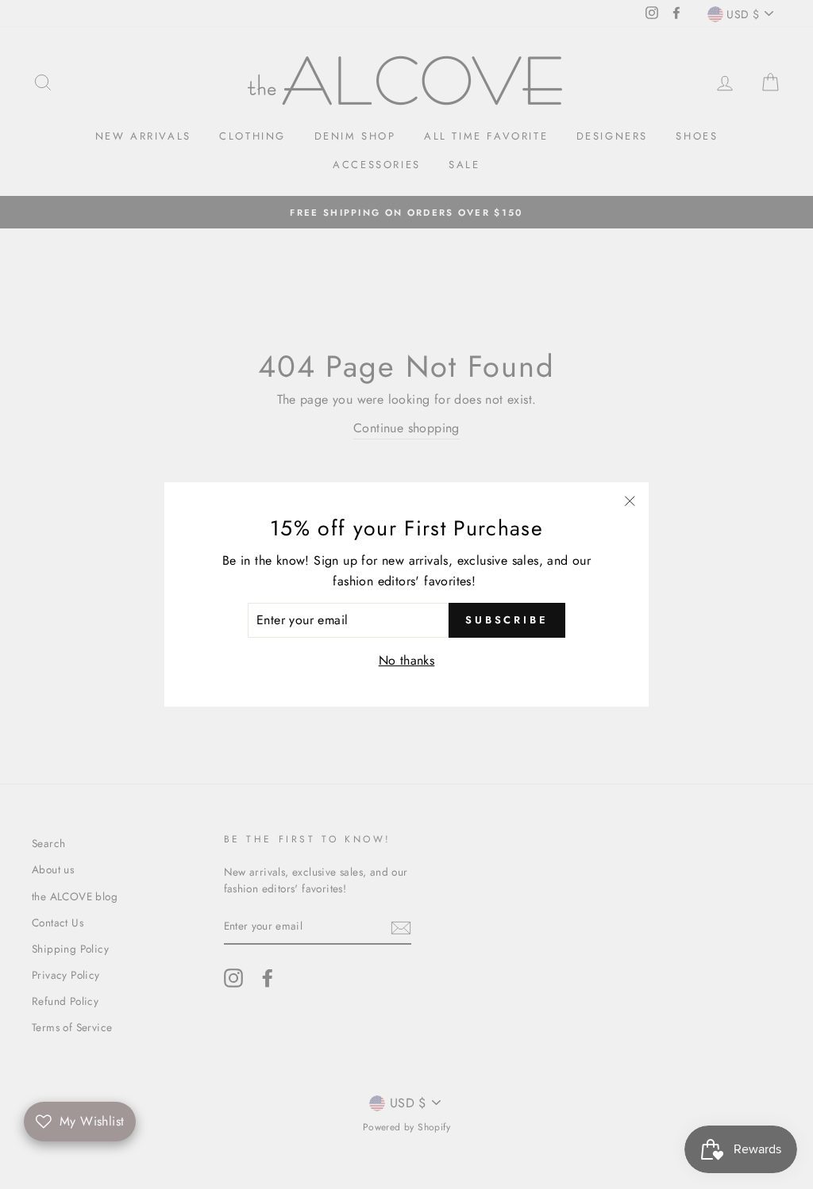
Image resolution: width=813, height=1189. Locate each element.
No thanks (407, 660)
